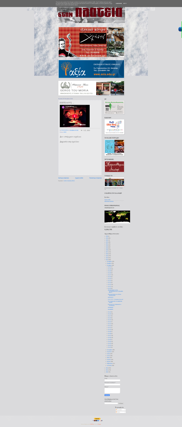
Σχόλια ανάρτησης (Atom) (69, 180)
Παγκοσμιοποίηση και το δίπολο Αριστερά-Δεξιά (114, 295)
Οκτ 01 (109, 347)
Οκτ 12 (109, 325)
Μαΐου (108, 357)
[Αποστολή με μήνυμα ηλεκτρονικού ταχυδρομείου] (84, 130)
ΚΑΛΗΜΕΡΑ (110, 309)
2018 (107, 249)
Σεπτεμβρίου (109, 349)
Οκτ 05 (109, 339)
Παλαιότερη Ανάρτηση (95, 178)
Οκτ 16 (109, 317)
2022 (107, 242)
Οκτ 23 (109, 282)
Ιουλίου (108, 353)
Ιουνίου (108, 355)
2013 (107, 259)
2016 (107, 253)
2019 (107, 248)
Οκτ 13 (109, 323)
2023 (107, 240)
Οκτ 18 (109, 313)
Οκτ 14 (109, 321)
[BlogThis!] (85, 130)
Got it (125, 3)
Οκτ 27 (109, 274)
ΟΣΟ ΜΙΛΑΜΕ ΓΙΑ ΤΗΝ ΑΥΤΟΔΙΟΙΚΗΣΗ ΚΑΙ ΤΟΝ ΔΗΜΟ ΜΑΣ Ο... (115, 291)
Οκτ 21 (109, 286)
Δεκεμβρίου (109, 261)
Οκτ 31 (109, 266)
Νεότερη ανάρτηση (63, 178)
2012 (107, 368)
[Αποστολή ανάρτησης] (81, 130)
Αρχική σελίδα (79, 178)
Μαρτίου (109, 361)
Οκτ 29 (109, 270)
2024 (107, 238)
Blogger (99, 424)
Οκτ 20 (109, 288)
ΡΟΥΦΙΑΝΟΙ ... (111, 307)
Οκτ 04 (109, 341)
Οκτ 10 (109, 329)
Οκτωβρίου (109, 265)
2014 (107, 257)
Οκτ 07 (109, 335)
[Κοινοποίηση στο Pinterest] (89, 130)
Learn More (119, 3)
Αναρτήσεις (119, 409)
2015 (107, 255)
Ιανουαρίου (109, 365)
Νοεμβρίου (109, 263)
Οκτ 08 (109, 333)
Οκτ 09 (109, 331)
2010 (107, 371)
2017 (107, 251)
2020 (107, 246)
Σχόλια (118, 412)
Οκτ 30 (109, 268)
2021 (107, 244)
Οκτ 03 (109, 343)
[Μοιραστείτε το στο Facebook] (88, 130)
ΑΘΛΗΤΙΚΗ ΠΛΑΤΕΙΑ (109, 201)
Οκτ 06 (109, 337)
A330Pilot (92, 424)
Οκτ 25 (109, 278)
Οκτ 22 (109, 284)
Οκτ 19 (109, 311)
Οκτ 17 (109, 315)
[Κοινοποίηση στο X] (86, 130)
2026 (107, 236)
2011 (107, 369)
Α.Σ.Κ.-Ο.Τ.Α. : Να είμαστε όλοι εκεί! (115, 299)
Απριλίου (109, 359)
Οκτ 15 (109, 319)
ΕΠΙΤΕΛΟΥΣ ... (111, 297)
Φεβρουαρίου (110, 363)
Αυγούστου (109, 351)
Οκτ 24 (109, 280)
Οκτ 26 (109, 276)
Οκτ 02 (109, 345)
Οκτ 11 (109, 327)
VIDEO (64, 132)
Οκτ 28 (109, 272)
